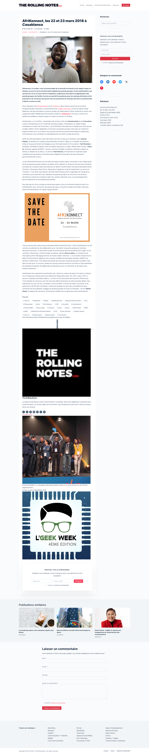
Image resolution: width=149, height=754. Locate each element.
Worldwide (80, 730)
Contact (112, 751)
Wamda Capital (49, 315)
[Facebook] (57, 320)
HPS (56, 304)
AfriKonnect (36, 300)
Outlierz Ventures (64, 109)
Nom (44, 658)
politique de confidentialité (61, 585)
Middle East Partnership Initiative (41, 311)
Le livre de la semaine (55, 741)
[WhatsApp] (57, 326)
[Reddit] (57, 325)
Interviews (116, 5)
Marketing (89, 5)
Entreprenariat (28, 304)
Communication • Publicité (57, 736)
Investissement (76, 304)
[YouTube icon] (44, 412)
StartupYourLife (42, 106)
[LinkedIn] (57, 324)
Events (102, 115)
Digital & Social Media (108, 112)
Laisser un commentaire (52, 708)
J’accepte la (58, 585)
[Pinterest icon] (37, 412)
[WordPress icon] (41, 412)
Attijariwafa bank (56, 300)
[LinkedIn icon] (27, 412)
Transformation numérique (103, 5)
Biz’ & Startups (82, 738)
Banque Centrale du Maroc (73, 300)
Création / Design (112, 738)
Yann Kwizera (61, 315)
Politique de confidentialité (123, 751)
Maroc (67, 307)
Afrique (45, 300)
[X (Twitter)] (57, 321)
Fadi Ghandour (47, 304)
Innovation (64, 304)
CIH (85, 300)
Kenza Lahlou (40, 307)
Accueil (82, 5)
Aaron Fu (26, 300)
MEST (25, 311)
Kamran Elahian (28, 307)
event (37, 304)
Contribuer (126, 5)
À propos (106, 751)
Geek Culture (110, 733)
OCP (55, 311)
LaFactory (56, 106)
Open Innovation (65, 311)
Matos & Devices (112, 730)
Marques (103, 123)
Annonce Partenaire (107, 107)
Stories (79, 728)
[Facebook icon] (23, 412)
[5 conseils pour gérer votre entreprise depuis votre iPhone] (36, 618)
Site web (45, 675)
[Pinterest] (57, 322)
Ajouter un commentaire (50, 683)
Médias (50, 738)
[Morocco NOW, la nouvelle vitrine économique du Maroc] (74, 618)
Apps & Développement (114, 728)
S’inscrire (78, 581)
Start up (26, 315)
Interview (103, 120)
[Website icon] (30, 412)
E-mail (44, 666)
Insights (51, 733)
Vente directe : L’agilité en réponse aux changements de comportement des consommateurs (108, 632)
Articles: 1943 (27, 414)
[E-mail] (57, 328)
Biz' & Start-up (28, 29)
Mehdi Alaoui (76, 307)
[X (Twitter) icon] (34, 412)
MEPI (86, 307)
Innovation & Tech (106, 117)
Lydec (59, 307)
